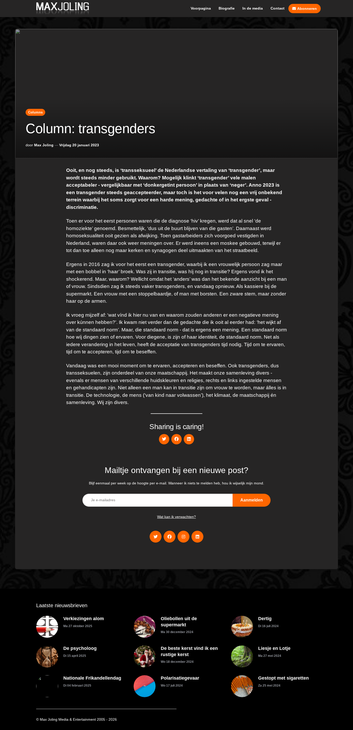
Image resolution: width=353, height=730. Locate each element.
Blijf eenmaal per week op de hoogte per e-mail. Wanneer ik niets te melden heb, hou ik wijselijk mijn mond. (176, 483)
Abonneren (307, 8)
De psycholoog (80, 648)
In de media (252, 8)
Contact (278, 8)
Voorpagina (201, 8)
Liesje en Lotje (274, 648)
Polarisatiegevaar (180, 678)
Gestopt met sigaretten (283, 678)
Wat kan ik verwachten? (176, 517)
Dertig (265, 618)
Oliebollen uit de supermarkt (179, 621)
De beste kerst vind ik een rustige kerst (189, 651)
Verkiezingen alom (83, 618)
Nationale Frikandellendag (92, 678)
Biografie (227, 8)
